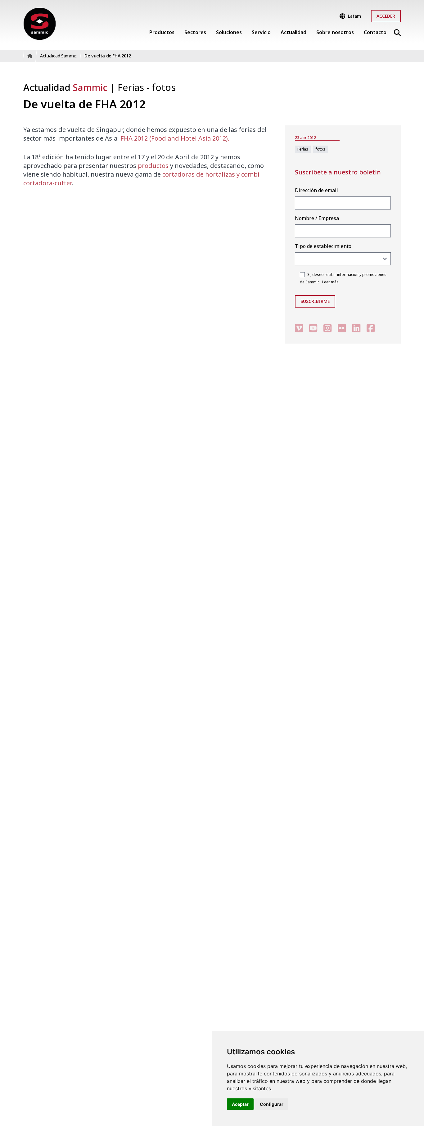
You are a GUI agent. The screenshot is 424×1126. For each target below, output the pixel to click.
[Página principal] (39, 23)
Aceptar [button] (240, 1104)
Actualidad (65, 87)
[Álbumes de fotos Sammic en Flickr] (342, 328)
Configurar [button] (271, 1104)
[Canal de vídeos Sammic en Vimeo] (299, 328)
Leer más (330, 282)
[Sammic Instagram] (327, 328)
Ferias (132, 87)
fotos (164, 87)
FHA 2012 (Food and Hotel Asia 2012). (174, 138)
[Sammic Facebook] (371, 328)
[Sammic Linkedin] (356, 328)
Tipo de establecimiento (323, 246)
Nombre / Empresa (317, 218)
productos (153, 165)
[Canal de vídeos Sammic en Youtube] (313, 328)
